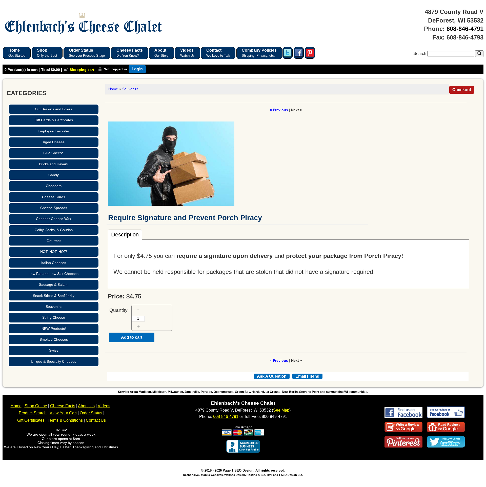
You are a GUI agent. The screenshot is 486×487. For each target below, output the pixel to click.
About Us (86, 406)
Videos (104, 406)
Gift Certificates (31, 420)
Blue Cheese (53, 153)
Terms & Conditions (65, 420)
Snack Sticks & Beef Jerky (53, 296)
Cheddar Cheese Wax (53, 219)
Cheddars (54, 186)
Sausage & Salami (53, 284)
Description (125, 234)
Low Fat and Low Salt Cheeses (53, 274)
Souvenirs (54, 307)
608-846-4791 (465, 28)
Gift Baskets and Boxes (53, 109)
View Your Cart (63, 413)
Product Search (33, 413)
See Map (281, 410)
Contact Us (96, 420)
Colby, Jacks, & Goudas (54, 230)
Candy (53, 175)
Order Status (91, 413)
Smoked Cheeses (53, 339)
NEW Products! (54, 329)
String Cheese (53, 317)
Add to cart (131, 337)
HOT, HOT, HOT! (53, 252)
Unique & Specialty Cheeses (53, 361)
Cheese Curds (53, 197)
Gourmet (54, 241)
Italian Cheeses (53, 263)
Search (420, 53)
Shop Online (36, 406)
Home (113, 89)
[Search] (479, 53)
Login (137, 69)
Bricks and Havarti (53, 164)
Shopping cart (82, 70)
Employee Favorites (54, 131)
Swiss (53, 350)
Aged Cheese (54, 142)
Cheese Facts (62, 406)
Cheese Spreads (53, 208)
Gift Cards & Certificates (53, 120)
